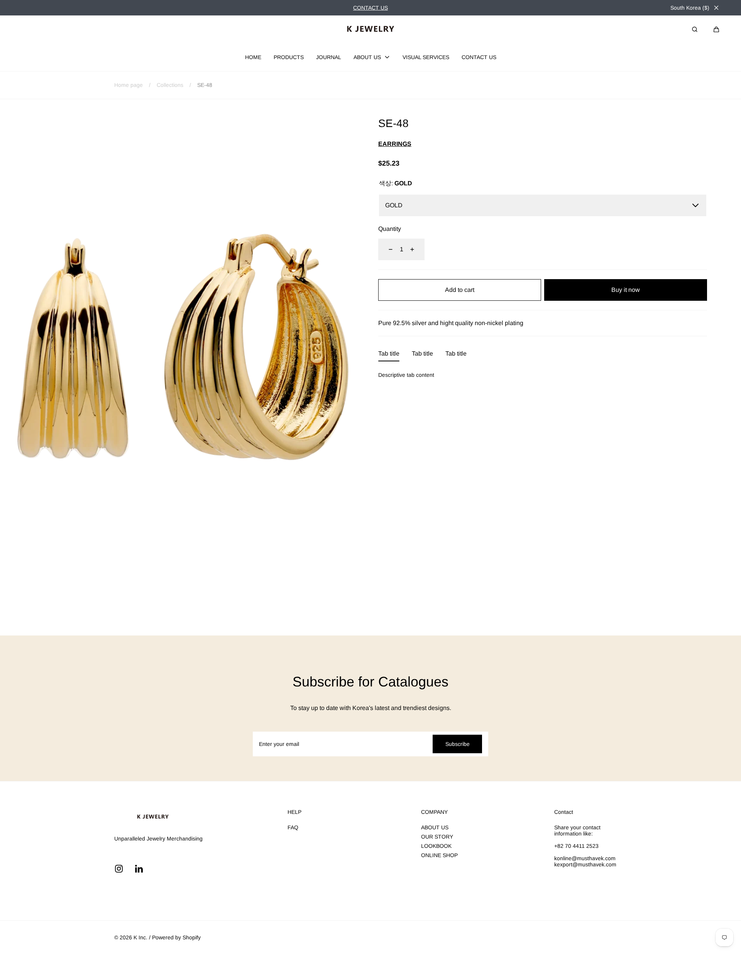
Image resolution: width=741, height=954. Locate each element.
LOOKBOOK (436, 846)
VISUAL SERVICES (426, 57)
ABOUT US (367, 57)
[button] (716, 29)
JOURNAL (328, 57)
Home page (128, 85)
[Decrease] (386, 249)
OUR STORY (437, 837)
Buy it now (625, 289)
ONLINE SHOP (439, 855)
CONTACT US (370, 8)
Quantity (389, 228)
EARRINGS (394, 144)
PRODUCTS (289, 57)
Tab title (388, 353)
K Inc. (140, 937)
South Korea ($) (689, 8)
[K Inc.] (370, 29)
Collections (170, 85)
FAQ (293, 827)
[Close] (716, 8)
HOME (253, 57)
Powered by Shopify (176, 937)
